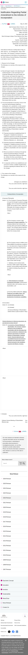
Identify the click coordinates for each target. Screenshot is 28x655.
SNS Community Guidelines (20, 625)
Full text (20, 431)
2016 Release (7, 526)
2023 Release (7, 493)
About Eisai (6, 598)
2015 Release (7, 531)
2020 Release (7, 507)
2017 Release (7, 521)
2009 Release (7, 560)
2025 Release (7, 483)
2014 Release (7, 536)
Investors (5, 589)
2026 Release (7, 478)
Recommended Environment (7, 625)
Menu (25, 2)
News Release (8, 6)
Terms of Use (17, 622)
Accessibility (3, 628)
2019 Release (7, 512)
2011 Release (7, 550)
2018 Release (7, 517)
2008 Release (7, 564)
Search (21, 463)
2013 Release (7, 540)
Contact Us (6, 607)
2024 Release (7, 488)
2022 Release (17, 6)
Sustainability (6, 594)
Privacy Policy (17, 620)
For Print (9, 24)
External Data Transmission (6, 622)
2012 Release (7, 545)
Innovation (6, 585)
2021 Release (7, 502)
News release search (7, 459)
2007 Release (7, 569)
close (25, 640)
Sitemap (2, 620)
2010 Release (7, 555)
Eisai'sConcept (8, 580)
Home (2, 6)
